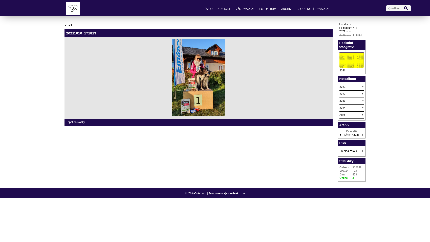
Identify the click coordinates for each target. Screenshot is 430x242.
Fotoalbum (267, 9)
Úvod (209, 9)
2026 (342, 70)
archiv (286, 9)
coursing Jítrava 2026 (313, 9)
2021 (342, 31)
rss (243, 193)
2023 (342, 100)
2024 (342, 107)
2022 (342, 93)
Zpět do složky (76, 122)
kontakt (224, 9)
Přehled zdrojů (348, 151)
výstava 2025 (244, 9)
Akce (342, 114)
